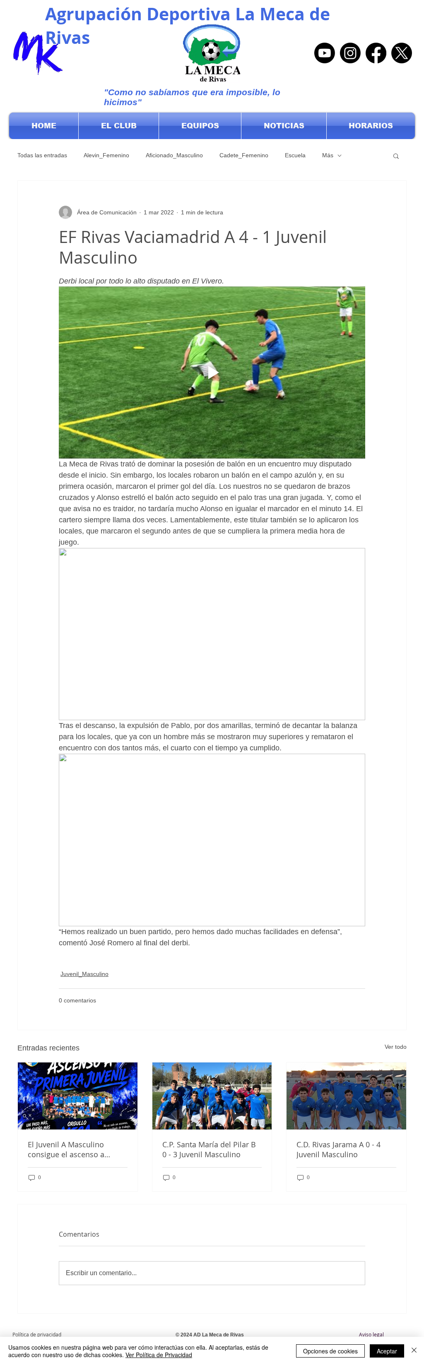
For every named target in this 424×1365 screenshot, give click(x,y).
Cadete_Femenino (243, 155)
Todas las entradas (42, 155)
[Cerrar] (414, 1350)
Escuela (295, 155)
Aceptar (387, 1351)
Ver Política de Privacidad (158, 1355)
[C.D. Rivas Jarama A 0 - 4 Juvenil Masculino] (346, 1095)
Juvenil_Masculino (84, 974)
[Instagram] (350, 53)
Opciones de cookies (330, 1351)
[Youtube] (324, 53)
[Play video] (212, 372)
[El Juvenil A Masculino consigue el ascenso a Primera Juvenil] (77, 1095)
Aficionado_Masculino (174, 155)
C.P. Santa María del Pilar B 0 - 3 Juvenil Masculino (209, 1149)
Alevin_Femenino (106, 155)
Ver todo (396, 1046)
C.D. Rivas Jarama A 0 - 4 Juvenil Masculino (338, 1149)
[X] (401, 53)
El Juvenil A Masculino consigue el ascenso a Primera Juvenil (66, 1149)
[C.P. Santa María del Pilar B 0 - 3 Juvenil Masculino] (212, 1095)
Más (327, 155)
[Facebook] (376, 53)
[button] (119, 126)
